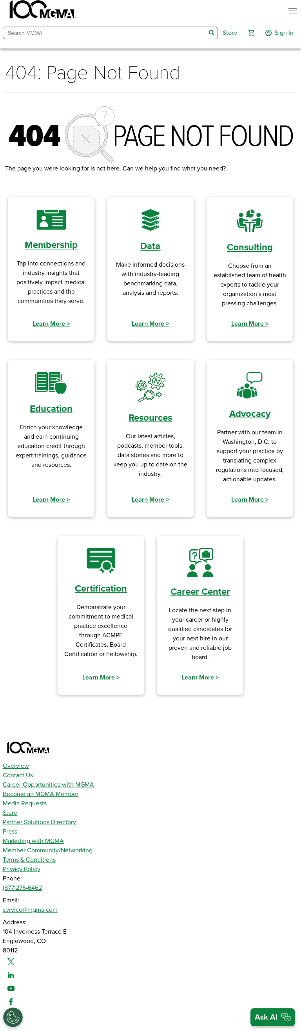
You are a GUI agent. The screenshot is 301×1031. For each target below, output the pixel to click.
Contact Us (18, 775)
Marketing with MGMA (33, 841)
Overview (16, 766)
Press (10, 832)
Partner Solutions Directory (39, 822)
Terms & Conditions (29, 860)
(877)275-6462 (22, 888)
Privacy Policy (21, 869)
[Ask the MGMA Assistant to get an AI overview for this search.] (272, 1017)
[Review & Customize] (13, 1017)
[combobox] (104, 33)
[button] (251, 33)
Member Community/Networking (47, 850)
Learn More (51, 324)
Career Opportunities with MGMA (48, 785)
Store (10, 813)
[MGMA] (42, 11)
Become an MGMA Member (40, 794)
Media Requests (25, 803)
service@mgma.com (30, 910)
